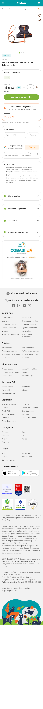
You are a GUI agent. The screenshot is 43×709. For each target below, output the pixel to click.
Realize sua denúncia (10, 334)
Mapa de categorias (21, 588)
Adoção (25, 390)
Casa (23, 436)
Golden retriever (8, 460)
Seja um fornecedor (29, 328)
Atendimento (7, 348)
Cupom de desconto (30, 408)
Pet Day (5, 418)
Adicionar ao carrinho (21, 97)
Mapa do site (7, 588)
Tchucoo (4, 59)
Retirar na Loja (27, 376)
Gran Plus (25, 414)
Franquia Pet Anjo (9, 393)
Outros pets (6, 442)
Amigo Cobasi (7, 369)
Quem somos (7, 318)
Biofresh (5, 408)
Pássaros (5, 436)
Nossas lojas (26, 318)
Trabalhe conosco (9, 328)
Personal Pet (7, 390)
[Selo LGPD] (33, 510)
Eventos (5, 321)
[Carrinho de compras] (38, 3)
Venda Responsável (29, 324)
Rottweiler (26, 453)
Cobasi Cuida (7, 376)
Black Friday (6, 411)
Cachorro (5, 432)
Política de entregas (10, 351)
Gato (23, 432)
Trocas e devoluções (30, 354)
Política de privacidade (30, 351)
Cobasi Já (25, 372)
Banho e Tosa (7, 387)
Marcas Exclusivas (9, 404)
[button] (3, 3)
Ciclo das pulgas (28, 411)
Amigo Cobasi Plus (29, 369)
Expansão (6, 331)
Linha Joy (25, 404)
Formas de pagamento (11, 354)
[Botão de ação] (37, 154)
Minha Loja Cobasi (29, 418)
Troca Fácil (6, 358)
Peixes (24, 439)
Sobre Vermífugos (9, 414)
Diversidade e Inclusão (31, 321)
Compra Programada (10, 372)
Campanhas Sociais (9, 324)
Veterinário (26, 387)
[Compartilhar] (39, 20)
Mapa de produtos (9, 591)
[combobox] (21, 8)
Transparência (27, 331)
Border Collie (27, 457)
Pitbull (4, 457)
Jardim (4, 439)
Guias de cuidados (9, 421)
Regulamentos (28, 348)
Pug (3, 453)
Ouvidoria (25, 358)
